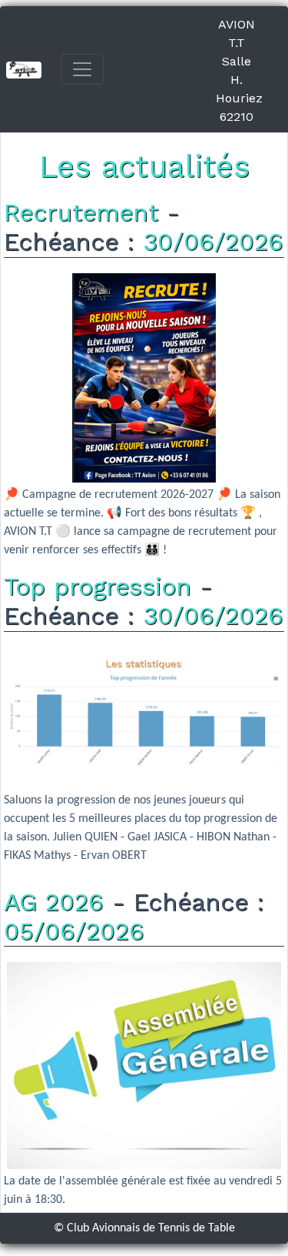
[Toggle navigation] (82, 69)
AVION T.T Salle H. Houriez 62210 (239, 70)
